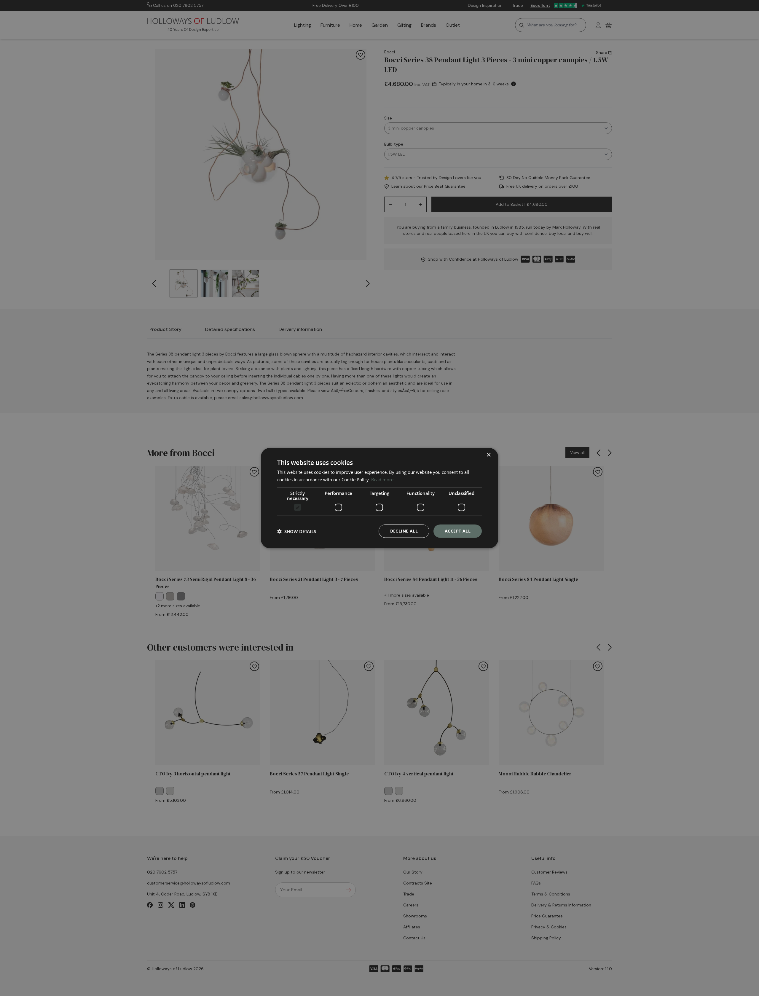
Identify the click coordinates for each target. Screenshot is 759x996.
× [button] (488, 454)
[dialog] (379, 498)
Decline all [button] (404, 531)
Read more (382, 479)
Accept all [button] (458, 531)
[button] (296, 531)
